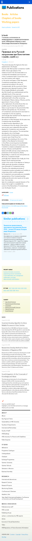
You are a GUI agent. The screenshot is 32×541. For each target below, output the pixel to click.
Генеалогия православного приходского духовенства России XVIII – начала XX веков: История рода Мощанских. (15, 228)
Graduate (4, 456)
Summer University (7, 462)
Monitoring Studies (7, 488)
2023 (22, 288)
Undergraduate (6, 453)
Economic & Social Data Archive (11, 522)
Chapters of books (11, 18)
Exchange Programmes (8, 459)
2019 (11, 290)
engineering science (9, 273)
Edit (29, 539)
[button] (9, 222)
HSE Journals (5, 510)
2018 (14, 290)
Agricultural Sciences (10, 302)
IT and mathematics (9, 275)
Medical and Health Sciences (12, 307)
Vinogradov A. (5, 62)
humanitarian (18, 273)
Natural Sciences (9, 309)
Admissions (5, 447)
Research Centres (7, 482)
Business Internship (7, 471)
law (15, 275)
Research (5, 476)
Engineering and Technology (12, 303)
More (17, 290)
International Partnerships (9, 428)
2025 (16, 288)
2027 (10, 288)
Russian (11, 192)
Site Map (4, 537)
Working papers (10, 22)
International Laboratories (9, 479)
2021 (5, 290)
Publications (15, 7)
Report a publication (6, 27)
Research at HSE (16, 27)
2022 (25, 288)
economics (17, 272)
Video (3, 525)
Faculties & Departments (9, 425)
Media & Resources (9, 504)
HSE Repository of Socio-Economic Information (15, 528)
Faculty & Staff (6, 431)
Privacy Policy (25, 534)
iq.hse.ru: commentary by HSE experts (12, 516)
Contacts (12, 534)
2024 (19, 288)
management (19, 275)
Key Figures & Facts (7, 419)
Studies (5, 444)
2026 (13, 288)
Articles (14, 14)
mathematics (7, 277)
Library (3, 519)
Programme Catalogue (8, 450)
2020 (8, 290)
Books (5, 14)
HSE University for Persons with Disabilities (14, 437)
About (4, 413)
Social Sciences (9, 311)
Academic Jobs (6, 494)
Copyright (18, 534)
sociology (13, 277)
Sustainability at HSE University (10, 422)
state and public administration (11, 279)
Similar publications (14, 218)
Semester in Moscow (8, 468)
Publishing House (6, 513)
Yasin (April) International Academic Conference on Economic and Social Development (15, 498)
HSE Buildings (5, 434)
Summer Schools (6, 465)
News (4, 317)
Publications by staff (7, 507)
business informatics (9, 272)
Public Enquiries (6, 440)
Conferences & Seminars (9, 491)
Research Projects (7, 485)
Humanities (8, 305)
